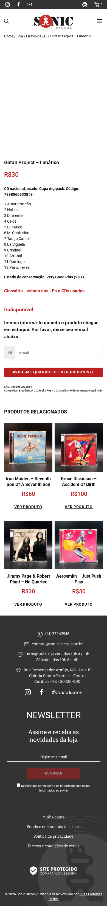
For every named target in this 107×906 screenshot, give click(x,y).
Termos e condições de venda (53, 846)
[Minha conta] (87, 4)
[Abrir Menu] (99, 21)
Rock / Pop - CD (47, 390)
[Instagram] (7, 4)
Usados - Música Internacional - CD (80, 390)
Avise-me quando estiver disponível (54, 372)
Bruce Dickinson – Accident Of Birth (79, 481)
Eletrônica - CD (28, 390)
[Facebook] (18, 4)
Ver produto (28, 507)
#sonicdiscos (67, 692)
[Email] (29, 4)
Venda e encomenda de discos (54, 826)
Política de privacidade (53, 836)
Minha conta (53, 817)
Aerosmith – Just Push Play (78, 579)
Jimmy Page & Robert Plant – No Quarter (28, 579)
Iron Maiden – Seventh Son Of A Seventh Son (28, 481)
